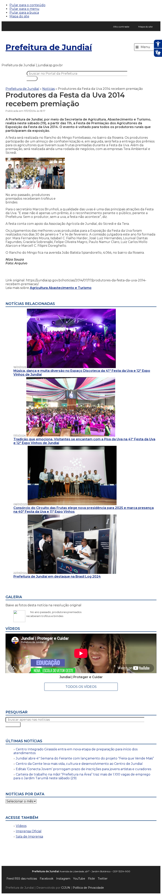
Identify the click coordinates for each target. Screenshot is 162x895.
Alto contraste (121, 26)
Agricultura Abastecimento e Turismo (60, 288)
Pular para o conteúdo (27, 5)
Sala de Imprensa (29, 836)
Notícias (48, 89)
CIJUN (65, 887)
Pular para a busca (24, 12)
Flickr (91, 878)
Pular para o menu (24, 9)
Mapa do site (19, 16)
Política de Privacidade (88, 887)
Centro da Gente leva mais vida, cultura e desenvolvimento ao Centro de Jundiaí (79, 764)
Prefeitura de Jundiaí (49, 47)
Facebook (46, 878)
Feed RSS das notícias (22, 878)
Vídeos (21, 826)
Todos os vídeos (81, 687)
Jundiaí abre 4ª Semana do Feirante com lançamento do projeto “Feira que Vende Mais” (85, 758)
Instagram (63, 878)
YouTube (79, 878)
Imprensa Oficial (28, 831)
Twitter (102, 878)
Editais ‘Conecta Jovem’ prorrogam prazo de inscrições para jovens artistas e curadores (83, 769)
